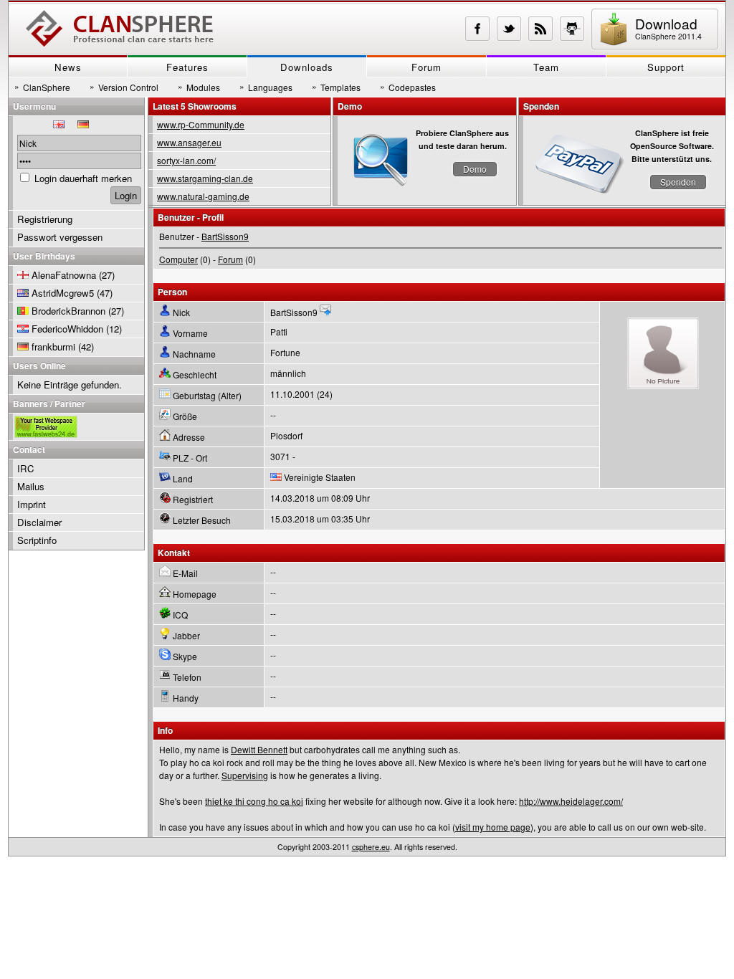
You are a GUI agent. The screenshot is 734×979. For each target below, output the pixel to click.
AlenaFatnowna (64, 275)
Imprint (31, 504)
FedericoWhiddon (67, 328)
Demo (475, 169)
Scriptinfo (37, 540)
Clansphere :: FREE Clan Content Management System (120, 28)
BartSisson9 (225, 236)
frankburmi (53, 346)
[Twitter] (509, 28)
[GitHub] (572, 28)
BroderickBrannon (68, 310)
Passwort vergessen (60, 237)
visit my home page (492, 827)
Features (187, 67)
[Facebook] (477, 28)
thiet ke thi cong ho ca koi (254, 801)
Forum (426, 67)
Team (546, 67)
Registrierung (44, 219)
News (68, 67)
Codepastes (408, 86)
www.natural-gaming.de (203, 196)
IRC (25, 468)
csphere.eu (371, 846)
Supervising (244, 775)
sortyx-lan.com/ (186, 160)
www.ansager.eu (189, 142)
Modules (199, 86)
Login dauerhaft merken (83, 178)
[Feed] (540, 28)
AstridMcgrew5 (63, 293)
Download (668, 28)
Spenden (678, 182)
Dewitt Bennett (259, 749)
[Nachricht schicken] (325, 312)
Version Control (124, 86)
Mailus (30, 486)
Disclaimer (39, 522)
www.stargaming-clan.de (205, 178)
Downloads (306, 67)
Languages (265, 86)
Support (666, 67)
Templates (336, 86)
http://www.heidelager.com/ (571, 801)
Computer (178, 259)
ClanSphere (42, 86)
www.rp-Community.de (200, 124)
